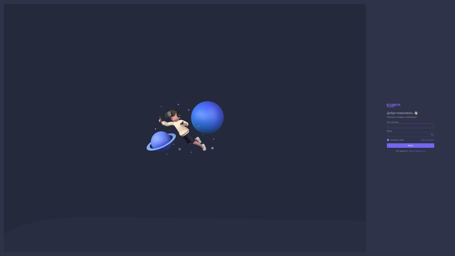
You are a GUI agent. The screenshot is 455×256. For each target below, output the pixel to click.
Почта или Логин (393, 122)
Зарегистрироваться (417, 151)
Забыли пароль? (427, 140)
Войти (410, 145)
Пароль (389, 131)
